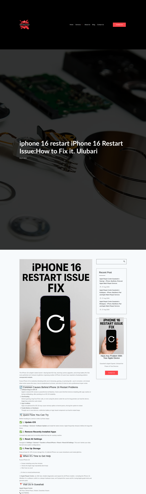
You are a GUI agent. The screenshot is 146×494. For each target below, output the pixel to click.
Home (71, 24)
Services (78, 24)
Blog (93, 24)
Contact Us (100, 24)
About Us (87, 24)
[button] (111, 261)
